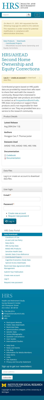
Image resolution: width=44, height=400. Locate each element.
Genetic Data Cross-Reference (17, 254)
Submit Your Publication (13, 272)
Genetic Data (11, 332)
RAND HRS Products (13, 249)
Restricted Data (12, 327)
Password (9, 204)
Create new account (17, 213)
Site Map (9, 350)
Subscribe (7, 377)
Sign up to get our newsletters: (17, 366)
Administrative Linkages (15, 329)
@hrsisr (7, 316)
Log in (6, 78)
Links (8, 357)
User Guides (11, 339)
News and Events (13, 348)
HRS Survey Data (11, 246)
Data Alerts (9, 243)
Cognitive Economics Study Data (18, 260)
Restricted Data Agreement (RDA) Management (17, 267)
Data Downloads (10, 234)
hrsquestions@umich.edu (27, 100)
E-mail (7, 195)
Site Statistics (11, 359)
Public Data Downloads (15, 325)
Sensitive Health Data (13, 251)
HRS (5, 318)
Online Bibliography (14, 334)
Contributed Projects (14, 43)
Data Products (9, 41)
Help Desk (10, 345)
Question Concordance (15, 336)
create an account (18, 78)
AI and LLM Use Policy (13, 240)
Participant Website (14, 322)
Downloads (21, 41)
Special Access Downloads (15, 263)
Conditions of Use (12, 237)
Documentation (14, 158)
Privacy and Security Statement (18, 362)
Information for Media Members (19, 352)
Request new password (18, 216)
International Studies (14, 341)
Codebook (11, 155)
